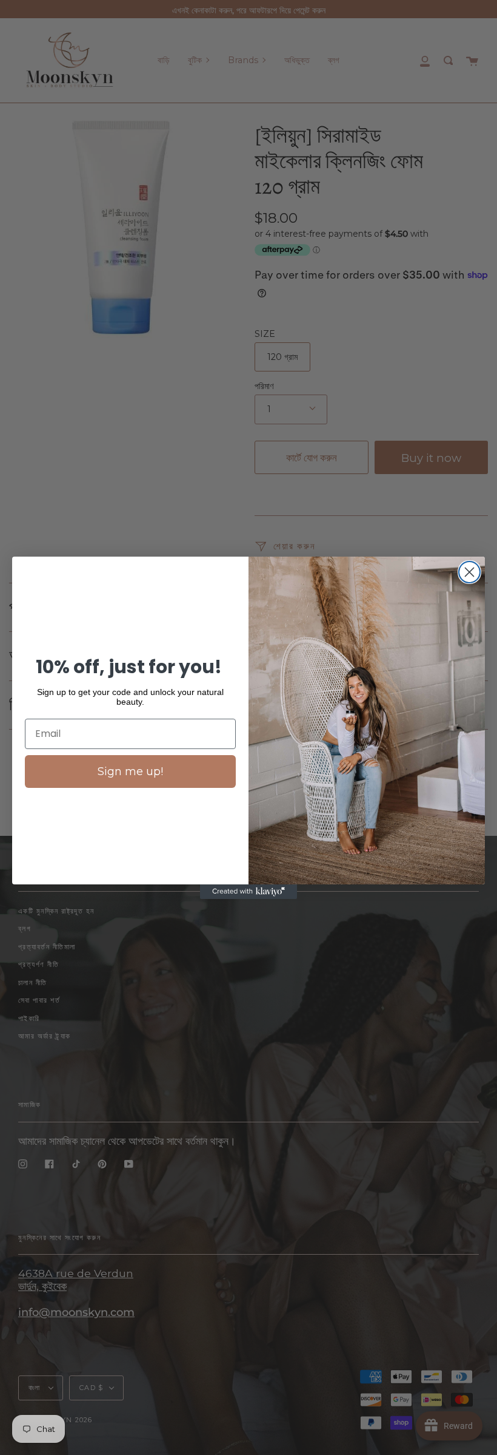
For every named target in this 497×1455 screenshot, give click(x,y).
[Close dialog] (469, 572)
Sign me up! (130, 771)
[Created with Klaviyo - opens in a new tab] (248, 891)
